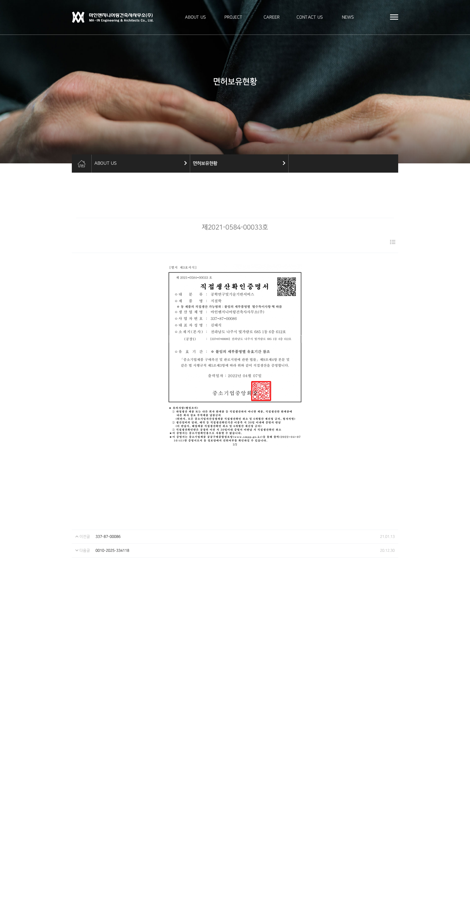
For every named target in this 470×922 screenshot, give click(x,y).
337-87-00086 (107, 537)
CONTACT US (309, 17)
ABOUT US (195, 17)
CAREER (272, 17)
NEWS (348, 17)
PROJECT (233, 17)
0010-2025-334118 (112, 550)
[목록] (392, 242)
